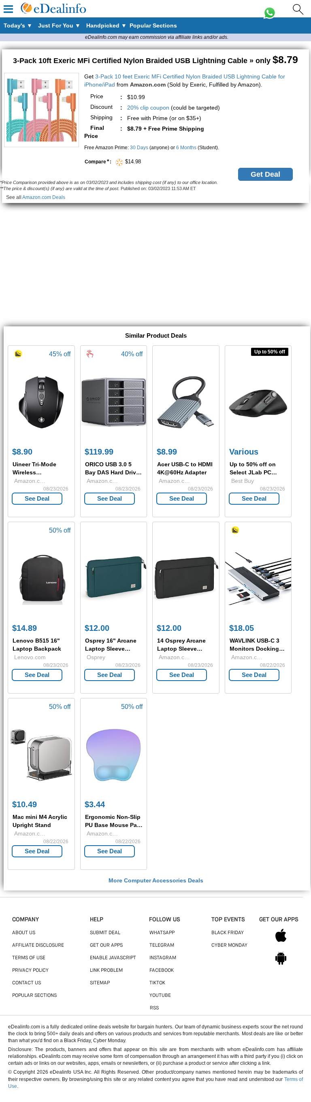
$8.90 (22, 451)
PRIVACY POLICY (30, 970)
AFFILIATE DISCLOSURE (38, 945)
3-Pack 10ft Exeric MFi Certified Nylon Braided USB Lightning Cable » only (155, 61)
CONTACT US (26, 983)
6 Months (186, 147)
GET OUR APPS (106, 945)
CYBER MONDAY (229, 945)
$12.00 (97, 628)
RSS (154, 1008)
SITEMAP (100, 983)
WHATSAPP (162, 933)
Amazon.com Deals (43, 197)
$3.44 (95, 804)
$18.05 (241, 628)
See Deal (37, 498)
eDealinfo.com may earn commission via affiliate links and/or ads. (156, 37)
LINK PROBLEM (106, 970)
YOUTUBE (160, 995)
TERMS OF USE (28, 958)
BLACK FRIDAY (227, 933)
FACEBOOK (161, 970)
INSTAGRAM (162, 958)
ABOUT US (23, 933)
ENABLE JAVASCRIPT (113, 958)
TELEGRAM (161, 945)
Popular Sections (34, 995)
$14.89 (24, 628)
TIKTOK (157, 983)
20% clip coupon (148, 107)
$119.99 (99, 451)
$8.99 (167, 451)
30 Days (139, 147)
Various (243, 451)
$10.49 (24, 804)
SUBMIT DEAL (105, 933)
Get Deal (265, 174)
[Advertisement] (155, 259)
